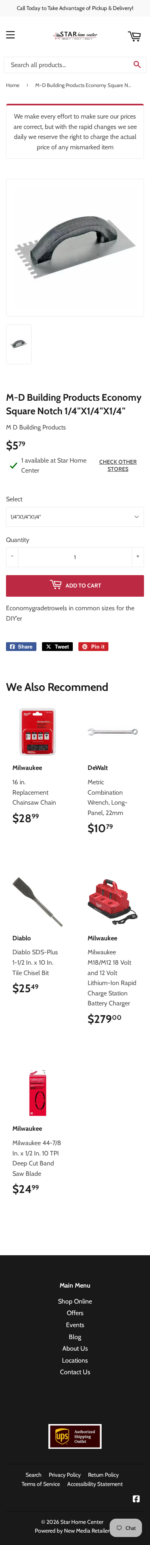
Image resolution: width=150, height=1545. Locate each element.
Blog (75, 1337)
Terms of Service (41, 1484)
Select (14, 499)
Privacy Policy (65, 1475)
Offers (75, 1313)
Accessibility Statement (95, 1484)
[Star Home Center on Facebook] (136, 1499)
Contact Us (75, 1372)
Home (13, 85)
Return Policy (103, 1475)
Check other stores (118, 465)
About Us (75, 1348)
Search (34, 1475)
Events (75, 1325)
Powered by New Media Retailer (72, 1530)
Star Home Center (81, 1522)
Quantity (17, 540)
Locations (75, 1360)
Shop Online (75, 1301)
